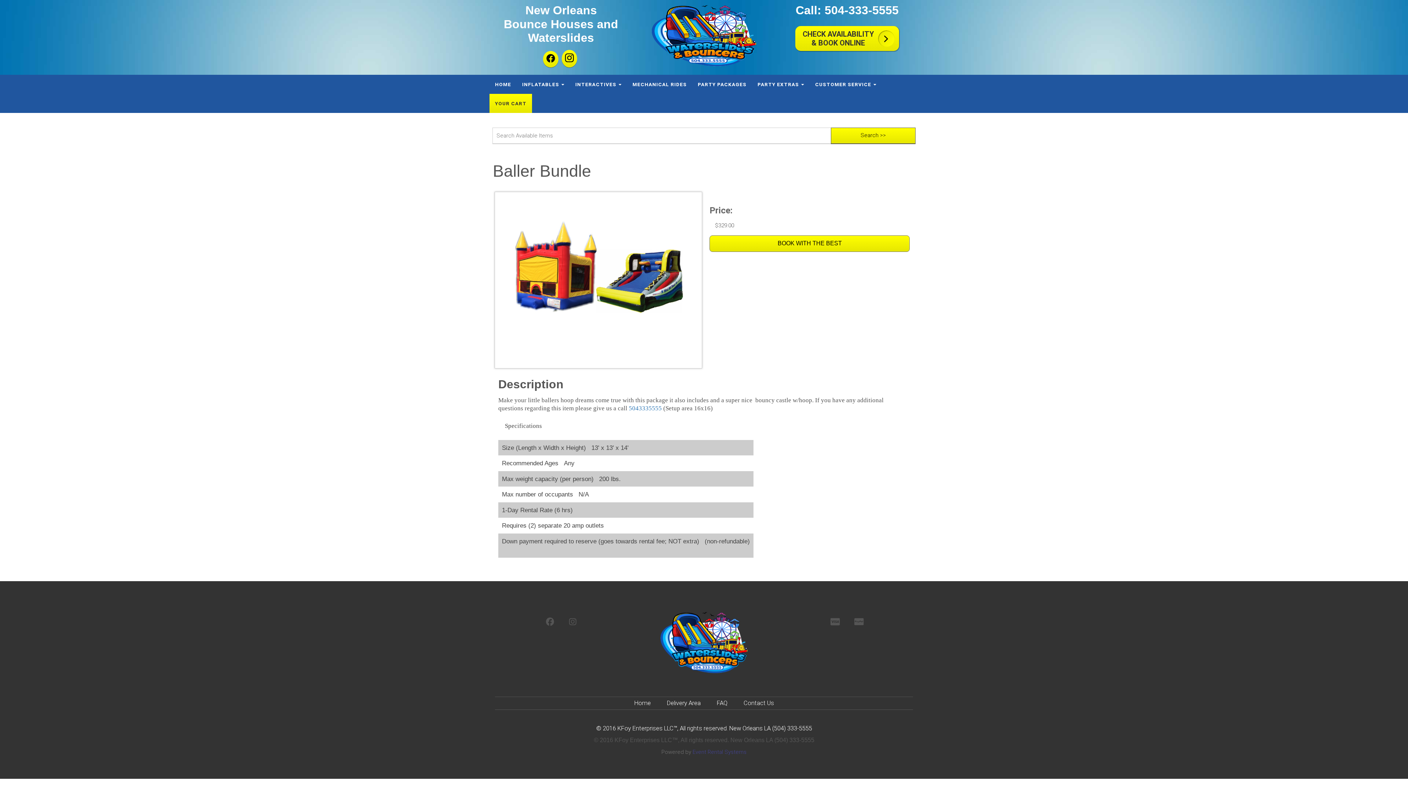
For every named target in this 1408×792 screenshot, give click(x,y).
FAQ (722, 703)
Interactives (596, 84)
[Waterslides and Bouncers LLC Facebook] (550, 59)
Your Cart (511, 103)
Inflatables (541, 84)
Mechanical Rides (659, 84)
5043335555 (645, 408)
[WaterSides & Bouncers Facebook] (550, 622)
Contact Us (759, 703)
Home (503, 84)
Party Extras (779, 84)
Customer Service (844, 84)
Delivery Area (684, 703)
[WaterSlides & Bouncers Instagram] (573, 622)
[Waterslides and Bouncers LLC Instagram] (569, 58)
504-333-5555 (862, 10)
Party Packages (722, 84)
